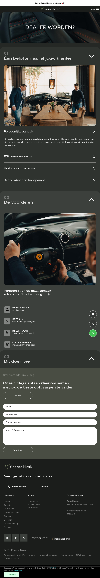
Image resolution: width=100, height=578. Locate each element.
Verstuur (18, 450)
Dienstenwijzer (30, 555)
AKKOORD (11, 575)
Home (7, 501)
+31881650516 (19, 486)
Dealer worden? (12, 512)
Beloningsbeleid (12, 555)
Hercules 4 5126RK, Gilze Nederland (33, 504)
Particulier (9, 509)
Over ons (8, 516)
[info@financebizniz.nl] (93, 314)
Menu (93, 9)
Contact (18, 395)
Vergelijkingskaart (49, 555)
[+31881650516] (93, 323)
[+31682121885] (93, 333)
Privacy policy (11, 558)
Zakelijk (7, 505)
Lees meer (18, 570)
